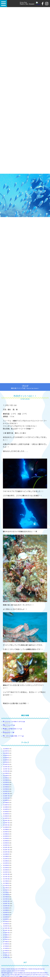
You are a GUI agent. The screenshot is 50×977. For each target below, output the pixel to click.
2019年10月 (6, 932)
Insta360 (44, 973)
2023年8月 (6, 829)
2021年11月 (6, 876)
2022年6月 (6, 861)
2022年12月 (6, 847)
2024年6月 (6, 807)
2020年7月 (6, 912)
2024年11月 (6, 796)
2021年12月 (6, 874)
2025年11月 (6, 769)
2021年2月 (6, 897)
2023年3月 (6, 840)
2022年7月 (6, 858)
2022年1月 (6, 872)
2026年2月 (6, 762)
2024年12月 (6, 793)
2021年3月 (6, 894)
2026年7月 (6, 751)
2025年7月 (6, 778)
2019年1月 (6, 953)
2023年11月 (6, 823)
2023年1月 (6, 845)
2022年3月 (6, 867)
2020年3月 (6, 921)
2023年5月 (6, 836)
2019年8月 (6, 937)
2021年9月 (6, 881)
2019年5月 (6, 944)
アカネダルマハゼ (29, 975)
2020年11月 (6, 903)
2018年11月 (6, 957)
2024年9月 (6, 800)
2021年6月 (6, 888)
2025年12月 (6, 766)
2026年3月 (6, 760)
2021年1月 (6, 899)
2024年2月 (6, 816)
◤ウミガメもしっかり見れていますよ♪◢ (14, 721)
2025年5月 (6, 782)
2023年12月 (6, 820)
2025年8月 (6, 775)
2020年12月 (6, 901)
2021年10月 (6, 879)
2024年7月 (6, 805)
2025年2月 (6, 789)
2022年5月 (6, 863)
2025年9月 (6, 773)
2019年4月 (6, 946)
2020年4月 (6, 919)
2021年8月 (6, 883)
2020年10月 (6, 906)
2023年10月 (6, 825)
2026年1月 (6, 764)
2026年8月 (6, 748)
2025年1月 (6, 791)
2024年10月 (6, 798)
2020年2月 (6, 923)
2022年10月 (6, 852)
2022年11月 (6, 849)
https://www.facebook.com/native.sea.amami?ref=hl (25, 973)
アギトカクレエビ (40, 975)
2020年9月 (6, 908)
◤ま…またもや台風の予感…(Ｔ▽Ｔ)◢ (13, 736)
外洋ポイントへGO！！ (25, 396)
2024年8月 (6, 802)
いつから (11, 975)
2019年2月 (6, 950)
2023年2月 (6, 843)
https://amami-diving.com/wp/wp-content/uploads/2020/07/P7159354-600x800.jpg (23, 971)
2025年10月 (6, 771)
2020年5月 (6, 917)
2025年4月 (6, 784)
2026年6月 (6, 753)
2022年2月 (6, 870)
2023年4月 (6, 838)
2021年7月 (6, 885)
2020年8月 (6, 910)
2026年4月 (6, 757)
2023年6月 (6, 834)
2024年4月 (6, 811)
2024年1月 (6, 818)
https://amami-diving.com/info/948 (12, 969)
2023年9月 (6, 827)
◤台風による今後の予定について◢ (12, 729)
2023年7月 (6, 831)
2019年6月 (6, 941)
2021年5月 (6, 890)
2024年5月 (6, 809)
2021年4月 (6, 892)
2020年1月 (6, 926)
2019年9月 (6, 935)
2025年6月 (6, 780)
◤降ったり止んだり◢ (9, 725)
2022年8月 (6, 856)
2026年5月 (6, 755)
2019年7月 (6, 939)
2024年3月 (6, 814)
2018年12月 (6, 955)
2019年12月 (6, 928)
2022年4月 (6, 865)
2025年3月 (6, 787)
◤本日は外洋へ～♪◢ (8, 732)
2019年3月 (6, 948)
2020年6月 (6, 914)
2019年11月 (6, 930)
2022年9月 (6, 854)
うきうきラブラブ (19, 975)
